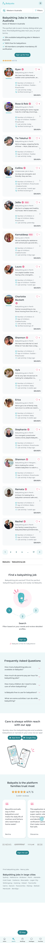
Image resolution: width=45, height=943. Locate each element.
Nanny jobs (24, 869)
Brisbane (23, 877)
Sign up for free (22, 55)
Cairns (5, 886)
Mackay (29, 886)
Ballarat (36, 886)
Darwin (12, 886)
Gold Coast (7, 880)
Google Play (30, 738)
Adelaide (37, 877)
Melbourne (14, 877)
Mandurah (6, 889)
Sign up (22, 640)
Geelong (17, 883)
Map (24, 932)
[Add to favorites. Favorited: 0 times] (38, 459)
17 (34, 552)
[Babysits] (8, 3)
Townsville (32, 883)
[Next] (39, 552)
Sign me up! (22, 853)
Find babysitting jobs (11, 869)
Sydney (5, 877)
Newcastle (25, 880)
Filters (39, 10)
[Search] (4, 10)
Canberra (15, 880)
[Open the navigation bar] (40, 3)
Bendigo (15, 889)
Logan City (34, 880)
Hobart (24, 883)
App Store (15, 738)
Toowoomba (20, 886)
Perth (30, 877)
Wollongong (7, 883)
